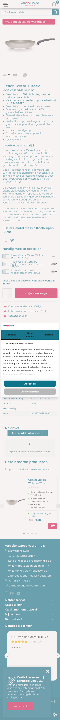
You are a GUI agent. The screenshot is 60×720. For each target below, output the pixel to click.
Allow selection (30, 391)
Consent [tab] (11, 334)
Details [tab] (49, 334)
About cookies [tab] (30, 334)
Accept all (30, 383)
